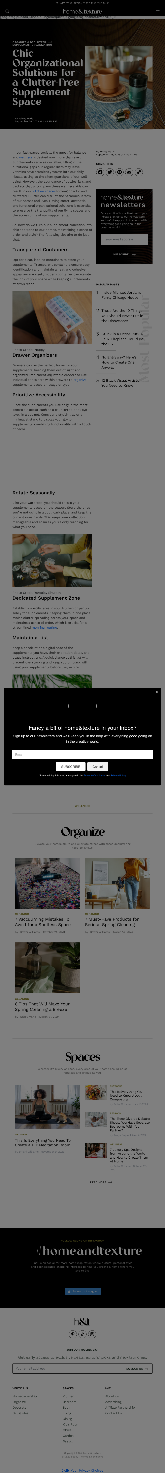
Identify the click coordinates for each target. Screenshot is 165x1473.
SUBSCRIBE (70, 766)
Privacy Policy (118, 775)
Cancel (98, 766)
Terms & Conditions (94, 775)
